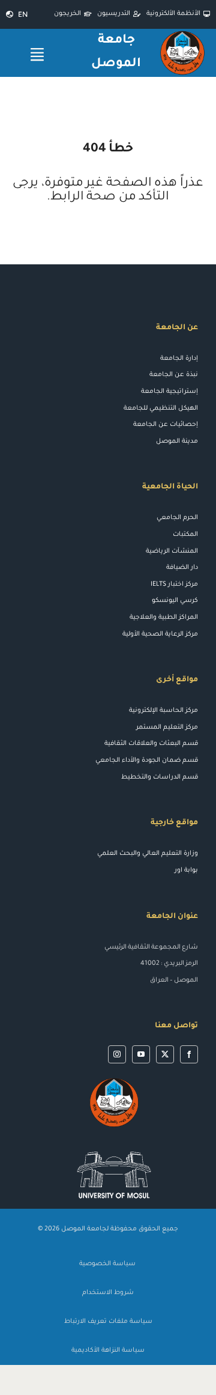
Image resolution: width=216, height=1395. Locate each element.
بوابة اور (186, 870)
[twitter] (165, 1054)
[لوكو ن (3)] (114, 1145)
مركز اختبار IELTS (174, 584)
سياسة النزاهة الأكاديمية (108, 1350)
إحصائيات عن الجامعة (165, 424)
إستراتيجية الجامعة (169, 391)
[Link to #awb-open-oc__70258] (37, 54)
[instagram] (117, 1054)
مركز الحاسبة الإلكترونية (163, 710)
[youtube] (141, 1054)
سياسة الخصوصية (108, 1264)
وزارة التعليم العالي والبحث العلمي (147, 853)
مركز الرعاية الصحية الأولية (160, 634)
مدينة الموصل (177, 441)
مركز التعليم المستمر (167, 727)
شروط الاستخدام (108, 1292)
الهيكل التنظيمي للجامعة (161, 408)
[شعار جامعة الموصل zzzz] (114, 1079)
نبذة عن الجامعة (173, 374)
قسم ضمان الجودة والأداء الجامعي (146, 760)
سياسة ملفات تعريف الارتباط (108, 1321)
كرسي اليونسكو (175, 600)
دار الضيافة (182, 567)
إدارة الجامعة (179, 358)
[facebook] (189, 1054)
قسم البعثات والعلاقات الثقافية (151, 743)
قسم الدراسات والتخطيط (159, 777)
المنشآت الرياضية (172, 551)
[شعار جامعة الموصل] (182, 33)
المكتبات (185, 534)
